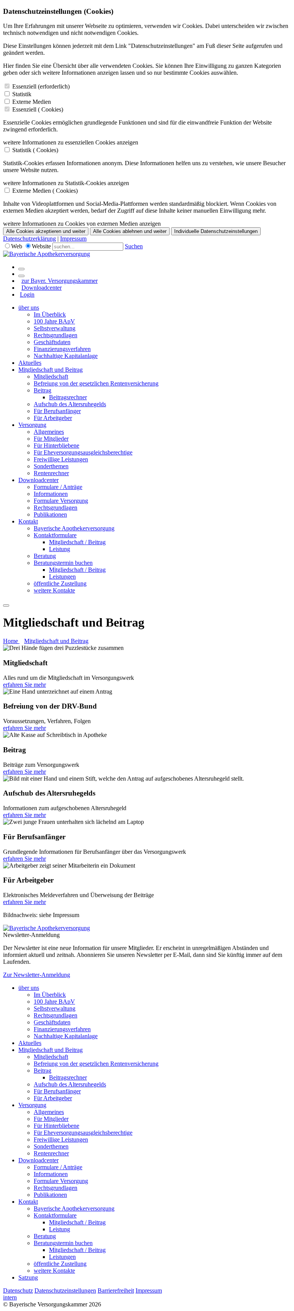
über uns (28, 307)
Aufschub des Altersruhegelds (70, 404)
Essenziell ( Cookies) (37, 109)
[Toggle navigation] (6, 605)
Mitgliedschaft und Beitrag (50, 369)
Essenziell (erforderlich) (41, 86)
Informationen (51, 494)
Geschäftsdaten (52, 342)
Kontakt (28, 521)
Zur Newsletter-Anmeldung (36, 974)
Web (16, 246)
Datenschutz (18, 1290)
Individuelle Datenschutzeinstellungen (216, 231)
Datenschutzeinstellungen (65, 1290)
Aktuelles (29, 362)
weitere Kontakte (54, 590)
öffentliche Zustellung (60, 583)
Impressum (73, 238)
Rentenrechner (51, 473)
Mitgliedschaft (51, 376)
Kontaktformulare (55, 535)
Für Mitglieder (51, 438)
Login (27, 294)
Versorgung (32, 425)
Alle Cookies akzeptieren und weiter (45, 231)
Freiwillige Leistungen (61, 459)
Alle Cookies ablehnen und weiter (130, 231)
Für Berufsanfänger (57, 411)
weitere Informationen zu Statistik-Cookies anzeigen (66, 183)
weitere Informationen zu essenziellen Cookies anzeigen (70, 142)
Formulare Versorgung (61, 500)
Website (41, 246)
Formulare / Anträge (58, 487)
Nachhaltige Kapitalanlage (66, 356)
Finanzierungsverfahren (62, 349)
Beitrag (42, 390)
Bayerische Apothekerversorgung (74, 528)
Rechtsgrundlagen (55, 335)
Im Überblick (50, 314)
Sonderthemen (51, 466)
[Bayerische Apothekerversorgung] (46, 254)
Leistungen (62, 576)
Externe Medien (31, 101)
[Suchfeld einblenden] (21, 269)
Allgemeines (49, 431)
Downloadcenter (41, 287)
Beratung (45, 556)
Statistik (21, 94)
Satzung (28, 1277)
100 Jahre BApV (54, 321)
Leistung (59, 549)
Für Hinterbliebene (56, 445)
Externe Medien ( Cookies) (45, 190)
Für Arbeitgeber (53, 418)
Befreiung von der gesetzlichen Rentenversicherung (96, 383)
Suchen (134, 246)
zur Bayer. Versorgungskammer (59, 280)
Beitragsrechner (68, 397)
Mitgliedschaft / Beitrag (77, 542)
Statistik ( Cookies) (35, 150)
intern (10, 1297)
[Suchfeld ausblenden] (21, 276)
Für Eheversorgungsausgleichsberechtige (83, 452)
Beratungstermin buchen (63, 563)
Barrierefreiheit (116, 1290)
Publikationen (50, 514)
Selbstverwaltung (54, 328)
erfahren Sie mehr (24, 684)
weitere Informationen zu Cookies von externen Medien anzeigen (82, 223)
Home (11, 641)
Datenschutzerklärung (29, 238)
